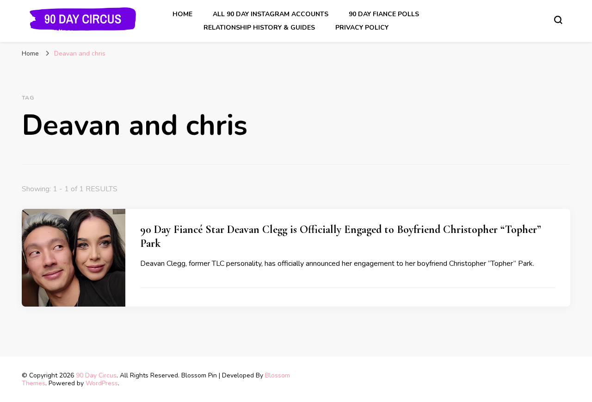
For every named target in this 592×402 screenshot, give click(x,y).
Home (182, 14)
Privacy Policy (361, 27)
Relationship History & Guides (259, 27)
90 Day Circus (96, 375)
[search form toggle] (558, 20)
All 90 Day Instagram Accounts (270, 14)
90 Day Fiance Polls (384, 14)
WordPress (102, 383)
